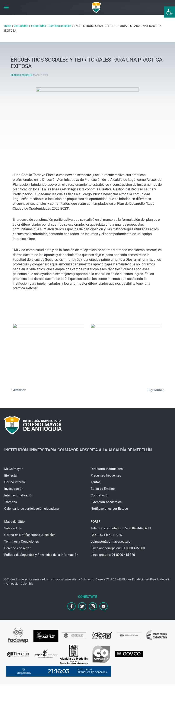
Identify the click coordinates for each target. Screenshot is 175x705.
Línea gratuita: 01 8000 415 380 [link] (113, 555)
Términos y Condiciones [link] (21, 541)
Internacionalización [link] (18, 495)
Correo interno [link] (14, 482)
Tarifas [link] (96, 482)
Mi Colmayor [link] (13, 469)
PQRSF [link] (95, 522)
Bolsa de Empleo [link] (103, 489)
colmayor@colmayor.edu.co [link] (111, 541)
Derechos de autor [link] (17, 548)
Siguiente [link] (155, 390)
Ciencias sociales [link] (21, 75)
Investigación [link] (13, 489)
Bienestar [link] (11, 475)
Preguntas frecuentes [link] (106, 475)
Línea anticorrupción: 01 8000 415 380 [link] (118, 548)
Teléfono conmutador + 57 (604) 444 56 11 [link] (121, 528)
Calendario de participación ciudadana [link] (31, 509)
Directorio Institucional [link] (107, 469)
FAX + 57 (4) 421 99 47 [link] (106, 535)
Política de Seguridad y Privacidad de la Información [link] (41, 555)
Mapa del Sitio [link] (14, 522)
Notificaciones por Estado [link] (109, 509)
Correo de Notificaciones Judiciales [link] (29, 535)
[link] (169, 12)
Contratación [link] (100, 495)
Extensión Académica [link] (106, 502)
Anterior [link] (19, 390)
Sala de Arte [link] (13, 528)
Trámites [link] (10, 502)
